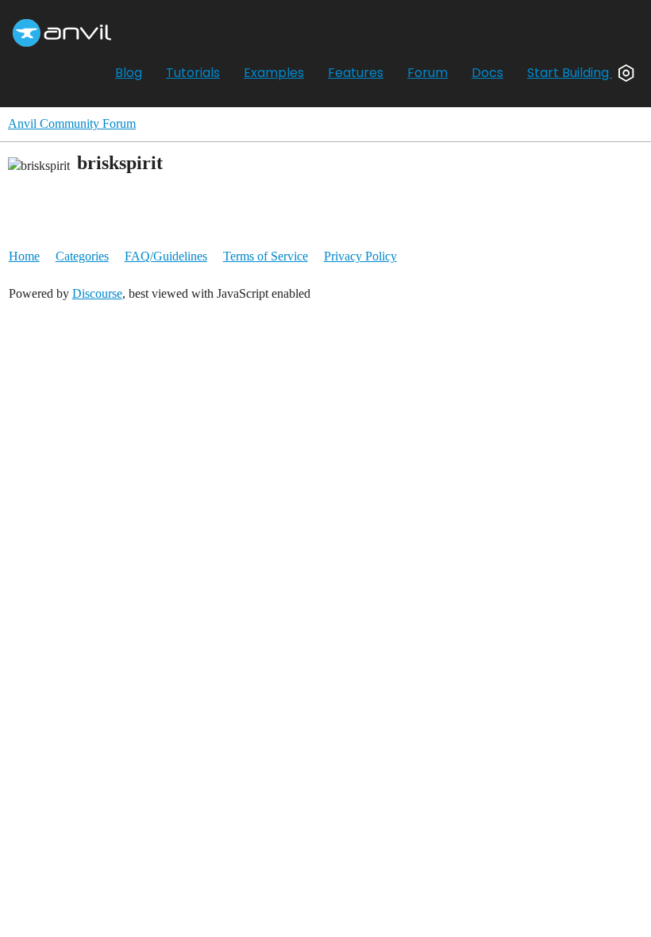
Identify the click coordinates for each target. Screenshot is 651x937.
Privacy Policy (360, 256)
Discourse (97, 293)
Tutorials (193, 73)
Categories (82, 256)
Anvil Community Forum (72, 123)
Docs (487, 73)
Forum (427, 73)
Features (355, 73)
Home (24, 256)
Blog (128, 73)
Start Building (569, 73)
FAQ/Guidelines (166, 256)
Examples (274, 73)
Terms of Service (265, 256)
